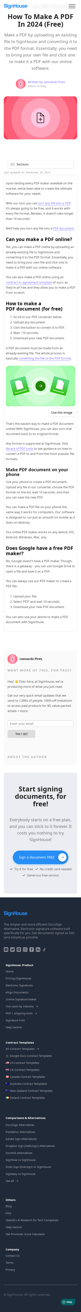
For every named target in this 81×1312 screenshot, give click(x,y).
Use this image (61, 412)
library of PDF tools (19, 449)
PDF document (63, 228)
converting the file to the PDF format (45, 358)
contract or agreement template (29, 282)
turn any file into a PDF (54, 203)
